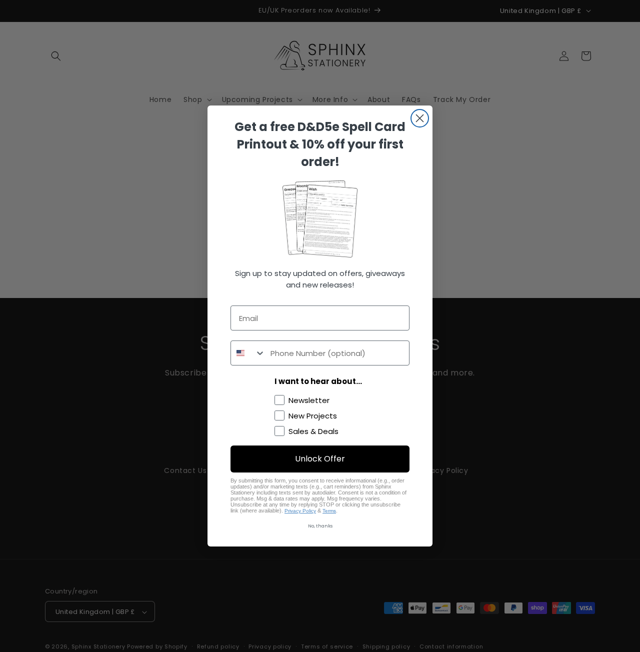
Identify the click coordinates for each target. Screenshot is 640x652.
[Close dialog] (419, 118)
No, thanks (320, 526)
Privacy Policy (300, 511)
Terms (329, 511)
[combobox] (248, 353)
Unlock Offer (320, 458)
